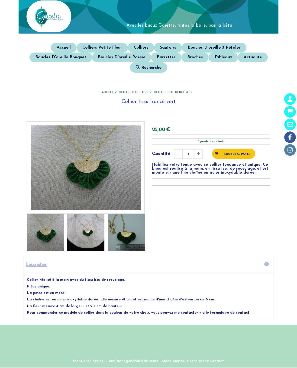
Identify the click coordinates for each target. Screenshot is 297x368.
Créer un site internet (205, 361)
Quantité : (162, 154)
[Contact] (290, 124)
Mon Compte (172, 361)
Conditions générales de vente (132, 361)
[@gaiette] (290, 137)
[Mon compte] (290, 99)
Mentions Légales (88, 361)
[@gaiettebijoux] (290, 150)
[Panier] (290, 112)
